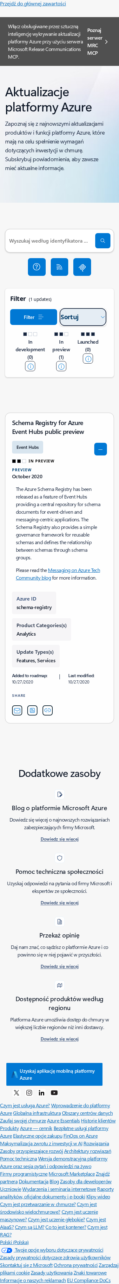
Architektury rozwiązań (87, 1150)
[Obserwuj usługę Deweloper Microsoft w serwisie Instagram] (29, 1092)
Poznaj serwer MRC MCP (94, 41)
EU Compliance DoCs (88, 1280)
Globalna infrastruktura (37, 1112)
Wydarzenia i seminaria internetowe (59, 1188)
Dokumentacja (34, 1181)
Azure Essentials (63, 1120)
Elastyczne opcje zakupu (37, 1135)
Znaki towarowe (90, 1272)
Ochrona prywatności (76, 1265)
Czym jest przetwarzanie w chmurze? (38, 1204)
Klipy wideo (98, 1196)
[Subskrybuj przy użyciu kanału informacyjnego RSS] (60, 267)
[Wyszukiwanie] (102, 240)
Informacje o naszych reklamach (33, 1280)
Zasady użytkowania (51, 1272)
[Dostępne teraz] (88, 358)
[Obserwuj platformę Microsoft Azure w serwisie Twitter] (16, 1092)
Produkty (9, 1128)
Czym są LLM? (29, 1227)
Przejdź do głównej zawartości (33, 3)
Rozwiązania (96, 1143)
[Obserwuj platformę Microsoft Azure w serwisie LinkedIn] (41, 1092)
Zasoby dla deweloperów (85, 1181)
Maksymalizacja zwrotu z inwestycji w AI (41, 1143)
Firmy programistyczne (24, 1173)
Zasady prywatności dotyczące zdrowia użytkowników (55, 1257)
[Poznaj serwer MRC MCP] (82, 267)
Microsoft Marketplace (72, 1173)
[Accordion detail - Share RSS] (32, 710)
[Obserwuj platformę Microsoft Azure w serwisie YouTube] (54, 1092)
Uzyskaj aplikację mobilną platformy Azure (57, 1074)
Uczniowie (10, 1188)
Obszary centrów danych (87, 1112)
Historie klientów (98, 1120)
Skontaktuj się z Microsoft (26, 1265)
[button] (37, 267)
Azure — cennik (36, 1128)
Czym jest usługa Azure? (25, 1105)
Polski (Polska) (14, 1242)
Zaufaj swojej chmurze (23, 1120)
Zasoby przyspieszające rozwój (31, 1150)
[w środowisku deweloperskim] (30, 366)
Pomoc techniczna (18, 1158)
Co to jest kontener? (65, 1227)
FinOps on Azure (80, 1135)
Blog (54, 1181)
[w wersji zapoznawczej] (61, 366)
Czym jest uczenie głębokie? (56, 1219)
